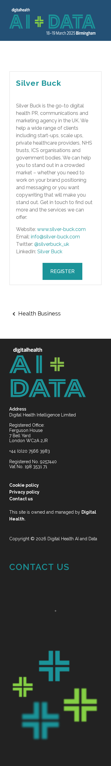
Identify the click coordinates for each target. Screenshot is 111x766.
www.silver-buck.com (61, 229)
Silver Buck (38, 83)
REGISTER (62, 271)
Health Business (39, 313)
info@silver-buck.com (55, 237)
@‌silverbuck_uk (51, 244)
